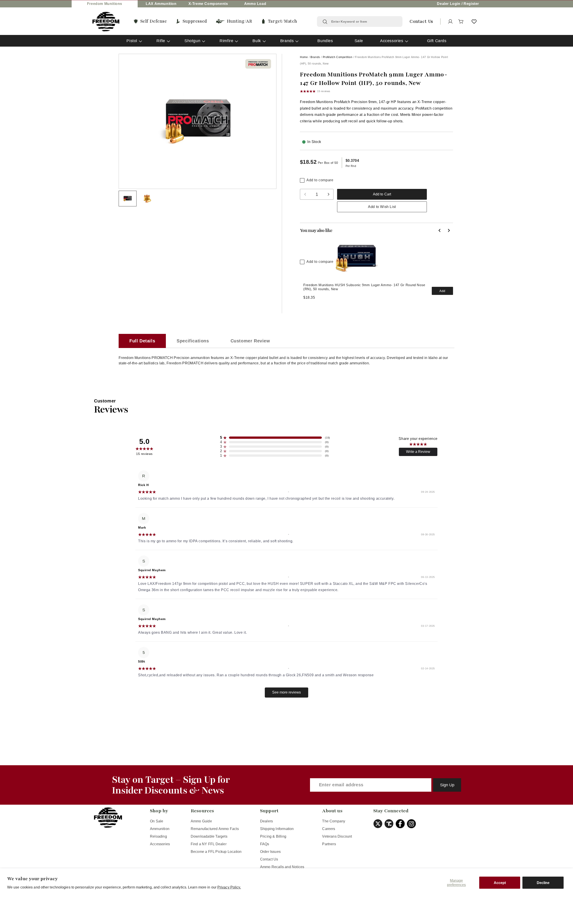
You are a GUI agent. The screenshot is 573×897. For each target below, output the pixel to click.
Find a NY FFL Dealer (209, 844)
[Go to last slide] (439, 230)
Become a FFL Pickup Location (216, 852)
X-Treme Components (208, 4)
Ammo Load (255, 4)
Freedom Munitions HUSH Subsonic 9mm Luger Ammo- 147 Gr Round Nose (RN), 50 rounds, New (364, 287)
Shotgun (192, 41)
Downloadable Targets (209, 836)
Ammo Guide (201, 821)
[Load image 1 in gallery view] (128, 198)
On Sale (156, 821)
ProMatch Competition (338, 57)
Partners (329, 844)
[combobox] (364, 21)
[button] (461, 21)
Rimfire (226, 41)
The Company (333, 821)
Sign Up (447, 785)
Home (304, 57)
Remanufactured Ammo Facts (215, 829)
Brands (287, 41)
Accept (500, 883)
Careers (328, 829)
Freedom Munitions (104, 4)
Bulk (256, 41)
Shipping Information (277, 829)
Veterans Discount (337, 836)
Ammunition (159, 829)
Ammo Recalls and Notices (282, 867)
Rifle (160, 41)
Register (471, 4)
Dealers (266, 821)
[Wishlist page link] (474, 21)
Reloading (158, 836)
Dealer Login (448, 4)
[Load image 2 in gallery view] (147, 198)
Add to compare (319, 180)
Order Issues (270, 852)
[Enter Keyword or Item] (325, 21)
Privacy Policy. (229, 887)
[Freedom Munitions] (105, 21)
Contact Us (269, 859)
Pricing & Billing (273, 836)
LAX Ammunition (161, 4)
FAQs (264, 844)
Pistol (131, 41)
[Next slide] (448, 230)
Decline (543, 883)
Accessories (391, 41)
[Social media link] (379, 823)
